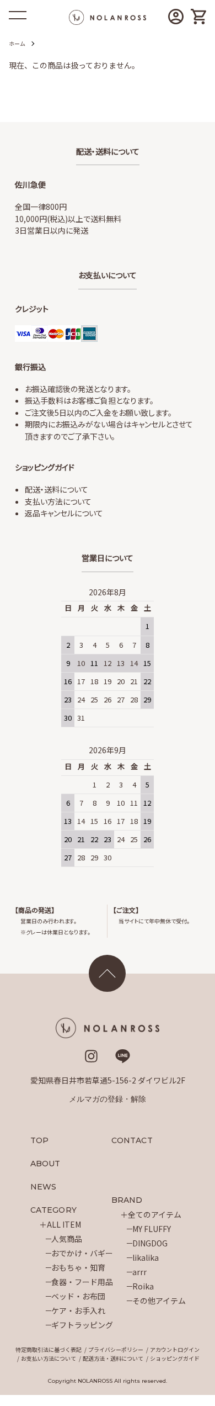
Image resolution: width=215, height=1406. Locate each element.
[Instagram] (91, 1059)
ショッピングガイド (175, 1358)
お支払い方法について (48, 1358)
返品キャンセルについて (64, 513)
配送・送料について (56, 489)
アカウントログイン (175, 1349)
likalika (145, 1257)
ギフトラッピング (82, 1324)
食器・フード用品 (82, 1281)
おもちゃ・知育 (78, 1267)
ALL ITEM (64, 1224)
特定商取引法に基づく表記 (48, 1349)
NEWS (43, 1187)
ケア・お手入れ (78, 1310)
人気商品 (66, 1238)
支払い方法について (58, 501)
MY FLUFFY (151, 1228)
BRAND (127, 1200)
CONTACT (132, 1140)
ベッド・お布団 (78, 1296)
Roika (143, 1286)
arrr (139, 1271)
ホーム (17, 43)
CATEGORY (53, 1210)
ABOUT (45, 1164)
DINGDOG (150, 1243)
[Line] (122, 1059)
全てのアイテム (154, 1214)
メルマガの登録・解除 (107, 1099)
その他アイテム (159, 1300)
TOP (39, 1140)
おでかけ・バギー (82, 1253)
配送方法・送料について (113, 1358)
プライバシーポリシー (115, 1349)
